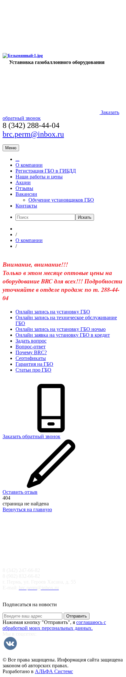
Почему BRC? (31, 352)
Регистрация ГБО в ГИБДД (46, 171)
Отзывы (24, 188)
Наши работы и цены (39, 176)
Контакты (26, 205)
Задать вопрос (31, 341)
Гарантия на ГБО (34, 364)
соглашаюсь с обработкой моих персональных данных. (54, 625)
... (17, 159)
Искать (84, 217)
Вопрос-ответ (31, 346)
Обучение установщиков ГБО (61, 200)
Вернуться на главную (27, 509)
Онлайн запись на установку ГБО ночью (61, 329)
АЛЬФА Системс (54, 671)
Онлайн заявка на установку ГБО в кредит (63, 335)
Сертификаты (31, 358)
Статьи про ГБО (33, 370)
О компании (29, 165)
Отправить (76, 616)
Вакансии (26, 194)
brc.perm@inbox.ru (33, 134)
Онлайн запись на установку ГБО (53, 311)
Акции (23, 182)
